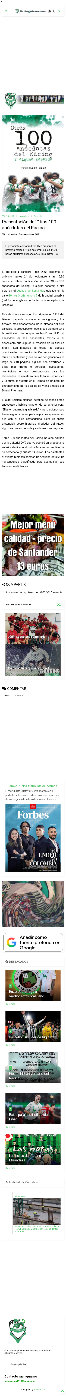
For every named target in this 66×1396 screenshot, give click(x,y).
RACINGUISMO (8, 216)
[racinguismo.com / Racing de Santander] (30, 12)
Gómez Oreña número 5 (22, 295)
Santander (38, 216)
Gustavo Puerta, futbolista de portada (31, 786)
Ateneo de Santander (30, 290)
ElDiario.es (20, 1196)
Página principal (18, 1364)
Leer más (10, 1004)
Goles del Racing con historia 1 (28, 668)
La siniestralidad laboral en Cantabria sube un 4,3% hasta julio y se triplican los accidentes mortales (37, 1229)
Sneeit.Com (39, 1389)
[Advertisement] (33, 54)
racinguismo (24, 216)
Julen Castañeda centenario (27, 636)
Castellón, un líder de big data (31, 1037)
